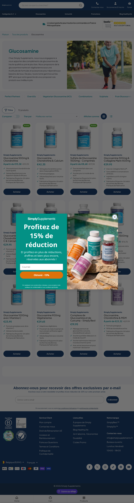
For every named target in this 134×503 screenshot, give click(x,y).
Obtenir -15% (41, 275)
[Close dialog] (114, 217)
